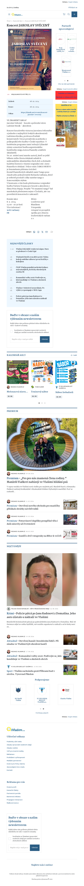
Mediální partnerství (14, 761)
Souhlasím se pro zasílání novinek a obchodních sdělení (31, 331)
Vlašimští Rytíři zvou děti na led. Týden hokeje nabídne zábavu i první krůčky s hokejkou (32, 259)
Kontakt (10, 770)
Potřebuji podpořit (42, 713)
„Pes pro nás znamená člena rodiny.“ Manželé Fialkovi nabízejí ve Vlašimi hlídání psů (37, 480)
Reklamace (10, 754)
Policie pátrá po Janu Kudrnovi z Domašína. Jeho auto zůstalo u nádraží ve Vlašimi (31, 298)
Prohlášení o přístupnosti (16, 758)
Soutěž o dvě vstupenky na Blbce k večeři (40, 536)
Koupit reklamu (73, 2)
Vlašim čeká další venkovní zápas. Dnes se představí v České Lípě (32, 250)
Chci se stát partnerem (66, 84)
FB (8, 213)
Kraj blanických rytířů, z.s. (21, 94)
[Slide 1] (64, 80)
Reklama (65, 2)
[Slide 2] (67, 80)
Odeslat (45, 339)
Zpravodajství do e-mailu (16, 767)
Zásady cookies (12, 748)
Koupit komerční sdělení (70, 89)
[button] (74, 14)
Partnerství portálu (14, 794)
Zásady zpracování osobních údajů (19, 745)
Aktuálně (12, 641)
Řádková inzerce (13, 803)
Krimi (10, 614)
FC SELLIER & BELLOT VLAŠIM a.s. (65, 387)
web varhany (13, 210)
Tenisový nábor (39, 391)
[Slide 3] (44, 403)
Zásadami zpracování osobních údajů (30, 331)
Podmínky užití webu (14, 742)
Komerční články (12, 790)
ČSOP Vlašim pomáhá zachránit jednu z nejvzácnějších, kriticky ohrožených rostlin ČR (32, 269)
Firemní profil (11, 787)
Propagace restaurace (14, 800)
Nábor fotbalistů (64, 392)
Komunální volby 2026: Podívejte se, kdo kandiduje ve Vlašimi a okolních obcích (31, 280)
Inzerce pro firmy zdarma (16, 764)
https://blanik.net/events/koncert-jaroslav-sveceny (34, 113)
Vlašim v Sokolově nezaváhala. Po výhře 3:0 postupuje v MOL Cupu (30, 289)
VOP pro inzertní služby (15, 751)
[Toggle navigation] (9, 14)
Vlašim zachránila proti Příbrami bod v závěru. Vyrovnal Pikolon (31, 672)
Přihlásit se (72, 7)
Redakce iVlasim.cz (17, 387)
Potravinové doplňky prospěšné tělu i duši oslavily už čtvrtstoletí (32, 522)
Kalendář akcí (18, 21)
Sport (10, 671)
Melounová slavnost (18, 391)
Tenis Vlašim (39, 387)
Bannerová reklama (13, 797)
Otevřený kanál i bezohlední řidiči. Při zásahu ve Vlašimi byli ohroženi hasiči (33, 642)
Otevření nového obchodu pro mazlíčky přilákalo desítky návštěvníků (33, 507)
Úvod (9, 21)
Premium (13, 478)
